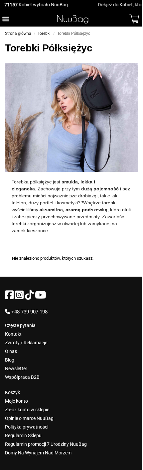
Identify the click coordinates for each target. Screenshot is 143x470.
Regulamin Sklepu (23, 435)
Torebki (44, 33)
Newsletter (16, 368)
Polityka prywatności (26, 427)
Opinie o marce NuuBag (29, 418)
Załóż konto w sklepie (27, 409)
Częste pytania (20, 325)
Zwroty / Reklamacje (26, 342)
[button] (5, 18)
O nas (11, 351)
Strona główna (18, 33)
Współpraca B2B (22, 377)
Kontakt (13, 334)
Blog (9, 360)
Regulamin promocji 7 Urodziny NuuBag (46, 444)
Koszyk (12, 392)
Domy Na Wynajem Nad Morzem (38, 452)
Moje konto (16, 401)
